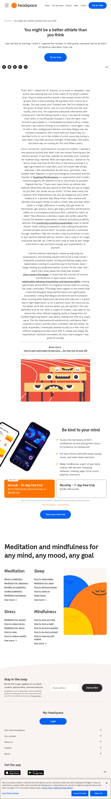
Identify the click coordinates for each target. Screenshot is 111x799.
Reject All (98, 793)
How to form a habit (44, 623)
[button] (26, 67)
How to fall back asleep (45, 587)
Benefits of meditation (15, 587)
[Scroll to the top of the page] (105, 772)
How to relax (10, 632)
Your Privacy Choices (10, 793)
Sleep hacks (40, 595)
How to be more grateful (46, 628)
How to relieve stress (14, 623)
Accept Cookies (80, 793)
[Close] (107, 783)
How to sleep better (43, 579)
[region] (55, 789)
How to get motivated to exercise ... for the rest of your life (55, 350)
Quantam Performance (45, 177)
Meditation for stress (14, 628)
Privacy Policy (47, 788)
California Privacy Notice (63, 788)
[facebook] (4, 67)
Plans (47, 5)
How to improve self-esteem (44, 637)
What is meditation (13, 579)
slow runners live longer (36, 274)
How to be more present (46, 632)
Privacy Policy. (36, 696)
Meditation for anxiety (15, 619)
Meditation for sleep (44, 583)
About (68, 5)
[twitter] (9, 67)
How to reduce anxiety (15, 636)
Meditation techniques (15, 595)
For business (58, 5)
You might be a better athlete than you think (35, 20)
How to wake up (42, 591)
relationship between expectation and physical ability (51, 281)
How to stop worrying (44, 619)
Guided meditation (13, 591)
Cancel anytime (63, 505)
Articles (8, 20)
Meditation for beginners (16, 583)
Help (76, 5)
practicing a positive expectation (54, 222)
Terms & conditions (49, 505)
